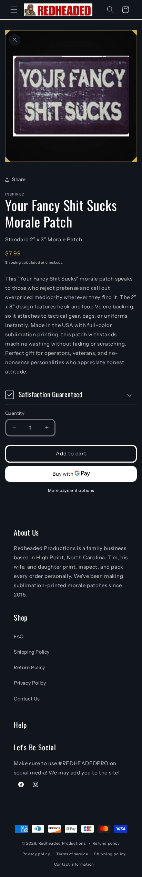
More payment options (71, 490)
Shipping (13, 262)
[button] (13, 9)
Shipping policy (110, 854)
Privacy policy (36, 854)
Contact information (74, 864)
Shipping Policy (32, 652)
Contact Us (27, 699)
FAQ (19, 636)
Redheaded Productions (62, 843)
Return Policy (29, 667)
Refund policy (106, 843)
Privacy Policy (30, 683)
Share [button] (19, 179)
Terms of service (72, 854)
